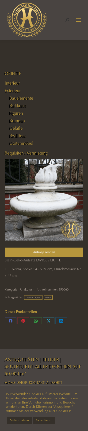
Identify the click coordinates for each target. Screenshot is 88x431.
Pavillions (17, 135)
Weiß (48, 297)
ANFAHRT (54, 383)
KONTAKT (37, 383)
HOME (10, 383)
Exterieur (13, 90)
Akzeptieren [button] (44, 420)
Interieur (12, 83)
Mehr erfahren (19, 420)
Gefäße (16, 128)
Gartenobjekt (33, 297)
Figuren (16, 113)
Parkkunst (25, 289)
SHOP (22, 383)
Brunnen (17, 120)
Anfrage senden (44, 252)
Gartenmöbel (21, 143)
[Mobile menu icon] (78, 20)
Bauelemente (21, 98)
